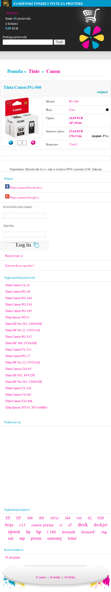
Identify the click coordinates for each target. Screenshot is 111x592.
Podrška (70, 577)
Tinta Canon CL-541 (18, 388)
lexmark (68, 531)
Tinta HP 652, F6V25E (20, 375)
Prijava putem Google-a (24, 197)
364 (67, 517)
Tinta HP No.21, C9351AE (22, 330)
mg (104, 531)
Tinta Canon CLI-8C (18, 394)
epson (14, 531)
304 (30, 517)
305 (41, 517)
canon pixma (43, 524)
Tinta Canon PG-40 (17, 291)
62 (90, 517)
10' (18, 517)
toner (72, 538)
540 (79, 518)
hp (28, 531)
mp (22, 538)
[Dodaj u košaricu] (35, 142)
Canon (53, 71)
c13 (22, 524)
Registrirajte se (14, 255)
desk (83, 524)
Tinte (34, 71)
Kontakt (55, 577)
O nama (41, 577)
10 (7, 517)
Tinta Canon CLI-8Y (18, 368)
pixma (36, 538)
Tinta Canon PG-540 (18, 298)
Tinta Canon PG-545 (18, 310)
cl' (70, 524)
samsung (54, 538)
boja (9, 524)
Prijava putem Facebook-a (25, 187)
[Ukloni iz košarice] (8, 142)
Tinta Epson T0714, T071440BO (26, 407)
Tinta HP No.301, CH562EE (23, 323)
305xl (54, 518)
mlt (10, 538)
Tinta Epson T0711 (17, 317)
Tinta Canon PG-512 (18, 336)
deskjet (100, 524)
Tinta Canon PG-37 (17, 356)
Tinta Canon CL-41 (17, 285)
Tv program (12, 557)
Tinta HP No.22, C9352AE (22, 362)
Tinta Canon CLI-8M (18, 401)
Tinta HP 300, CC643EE (21, 343)
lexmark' (88, 531)
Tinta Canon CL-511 (18, 349)
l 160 (51, 531)
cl (61, 525)
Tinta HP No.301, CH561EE (23, 381)
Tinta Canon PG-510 (18, 304)
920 (101, 517)
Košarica (12, 12)
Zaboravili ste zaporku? (19, 265)
